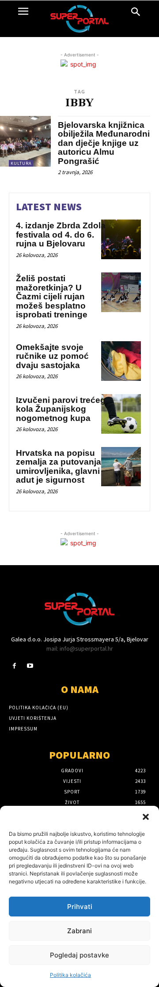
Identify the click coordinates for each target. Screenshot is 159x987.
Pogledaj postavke (79, 955)
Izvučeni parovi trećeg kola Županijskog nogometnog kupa (61, 409)
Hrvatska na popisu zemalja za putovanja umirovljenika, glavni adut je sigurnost (58, 466)
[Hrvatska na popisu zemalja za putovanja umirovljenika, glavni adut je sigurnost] (121, 467)
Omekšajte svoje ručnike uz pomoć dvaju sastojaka (52, 356)
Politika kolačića (70, 975)
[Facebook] (14, 665)
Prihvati (79, 906)
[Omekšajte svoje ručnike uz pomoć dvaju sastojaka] (121, 361)
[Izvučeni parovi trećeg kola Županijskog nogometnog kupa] (121, 414)
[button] (145, 816)
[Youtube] (29, 665)
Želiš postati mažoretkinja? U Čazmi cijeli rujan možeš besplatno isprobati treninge (51, 296)
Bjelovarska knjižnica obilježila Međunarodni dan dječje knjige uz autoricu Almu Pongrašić (104, 143)
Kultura (21, 163)
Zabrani (79, 931)
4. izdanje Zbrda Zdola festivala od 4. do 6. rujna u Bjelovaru (61, 234)
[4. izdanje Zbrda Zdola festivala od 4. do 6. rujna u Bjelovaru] (121, 239)
